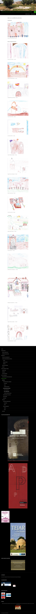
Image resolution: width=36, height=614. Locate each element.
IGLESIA (4, 360)
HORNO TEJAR (4, 370)
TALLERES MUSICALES (6, 386)
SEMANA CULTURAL (3, 378)
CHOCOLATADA (5, 396)
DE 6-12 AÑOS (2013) (6, 391)
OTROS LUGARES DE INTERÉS (4, 368)
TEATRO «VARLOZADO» (6, 406)
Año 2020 (3, 411)
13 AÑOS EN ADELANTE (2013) (7, 393)
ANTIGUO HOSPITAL (4, 373)
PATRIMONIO (3, 355)
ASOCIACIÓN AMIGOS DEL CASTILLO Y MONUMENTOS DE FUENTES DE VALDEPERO (16, 11)
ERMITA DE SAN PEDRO (5, 365)
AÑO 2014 (3, 399)
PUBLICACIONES (3, 350)
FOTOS (5, 404)
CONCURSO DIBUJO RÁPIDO (6, 388)
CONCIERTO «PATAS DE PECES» (7, 401)
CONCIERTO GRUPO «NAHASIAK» (7, 381)
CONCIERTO (5, 383)
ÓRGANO (4, 363)
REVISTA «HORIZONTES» (5, 352)
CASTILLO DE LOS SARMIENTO (6, 357)
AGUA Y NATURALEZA (4, 375)
